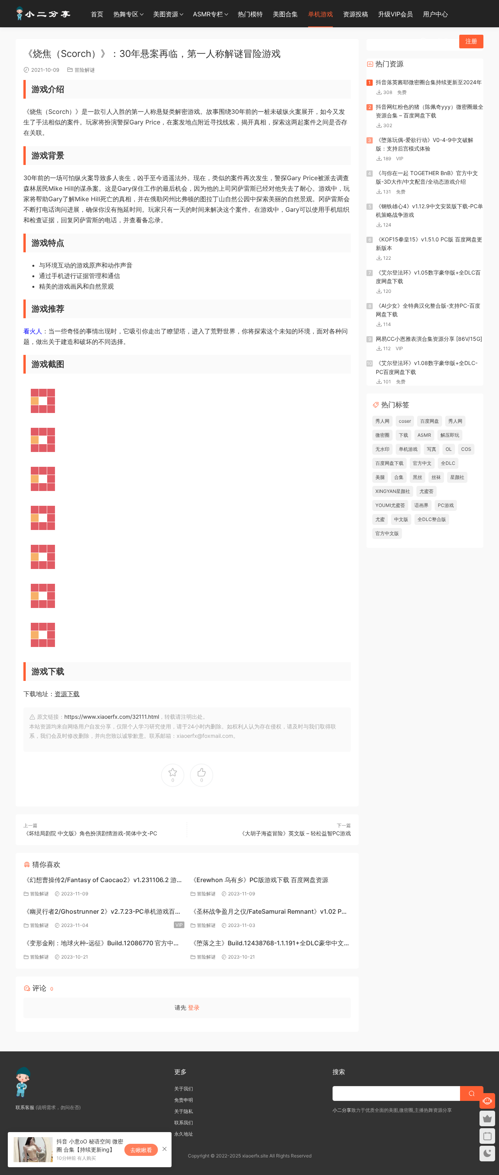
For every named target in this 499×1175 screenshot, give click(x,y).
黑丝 (417, 477)
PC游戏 (446, 505)
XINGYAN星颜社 (392, 491)
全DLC (448, 463)
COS (466, 449)
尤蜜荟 (426, 491)
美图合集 (285, 14)
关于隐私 (183, 1111)
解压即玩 (450, 435)
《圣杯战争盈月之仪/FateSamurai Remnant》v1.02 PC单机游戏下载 (268, 912)
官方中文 (422, 463)
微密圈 (382, 435)
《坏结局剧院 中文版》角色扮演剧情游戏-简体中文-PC (90, 833)
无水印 (382, 449)
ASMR (424, 435)
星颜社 (457, 477)
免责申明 (183, 1100)
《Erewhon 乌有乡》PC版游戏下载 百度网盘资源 (259, 880)
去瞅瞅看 (141, 1150)
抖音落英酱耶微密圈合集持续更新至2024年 (429, 82)
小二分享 (342, 1110)
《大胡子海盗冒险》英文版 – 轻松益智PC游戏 (295, 833)
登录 (194, 1007)
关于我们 (183, 1089)
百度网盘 (429, 421)
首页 (97, 14)
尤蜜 (380, 519)
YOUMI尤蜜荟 (390, 505)
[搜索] (423, 41)
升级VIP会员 (395, 14)
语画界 (421, 505)
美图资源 (165, 14)
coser (405, 421)
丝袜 (436, 477)
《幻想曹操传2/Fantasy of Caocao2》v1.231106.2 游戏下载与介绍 (103, 881)
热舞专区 (125, 14)
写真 (431, 449)
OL (449, 449)
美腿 (380, 477)
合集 (398, 477)
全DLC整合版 (432, 519)
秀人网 (382, 421)
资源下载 (67, 694)
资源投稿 (355, 14)
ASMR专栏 (208, 14)
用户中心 (435, 14)
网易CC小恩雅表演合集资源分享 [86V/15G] (429, 338)
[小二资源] (45, 13)
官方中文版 (387, 533)
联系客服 (25, 1107)
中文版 (401, 519)
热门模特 (250, 14)
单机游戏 (320, 14)
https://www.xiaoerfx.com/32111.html (111, 716)
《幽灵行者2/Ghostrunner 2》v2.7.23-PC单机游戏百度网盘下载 (102, 912)
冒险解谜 (84, 70)
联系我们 (183, 1122)
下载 (403, 435)
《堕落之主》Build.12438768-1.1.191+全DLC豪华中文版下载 (270, 944)
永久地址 (183, 1134)
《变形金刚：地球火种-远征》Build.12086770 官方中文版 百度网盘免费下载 (101, 944)
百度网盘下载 (389, 463)
